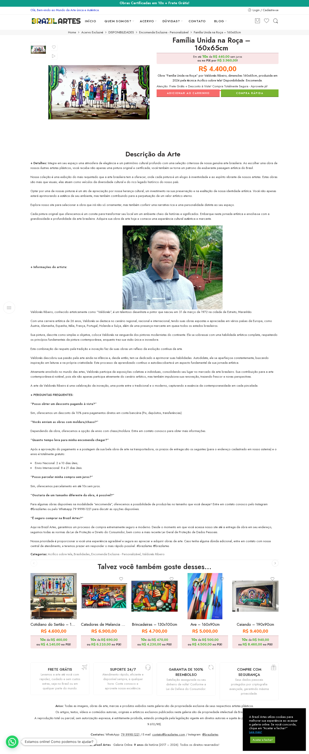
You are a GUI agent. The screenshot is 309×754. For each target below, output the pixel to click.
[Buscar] (276, 21)
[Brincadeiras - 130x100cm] (154, 596)
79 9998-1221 (130, 734)
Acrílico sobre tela (60, 554)
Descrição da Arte (152, 154)
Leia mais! (255, 732)
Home (72, 32)
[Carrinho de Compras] (257, 21)
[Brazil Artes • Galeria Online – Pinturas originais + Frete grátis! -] (56, 21)
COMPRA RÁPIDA (249, 93)
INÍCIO (90, 21)
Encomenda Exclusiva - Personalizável (164, 32)
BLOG (219, 21)
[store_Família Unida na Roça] (38, 49)
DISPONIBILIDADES (121, 32)
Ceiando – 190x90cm (255, 624)
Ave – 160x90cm (205, 624)
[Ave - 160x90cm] (205, 596)
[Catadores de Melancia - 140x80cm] (104, 596)
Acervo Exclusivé (92, 32)
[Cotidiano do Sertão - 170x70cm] (53, 596)
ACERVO (147, 21)
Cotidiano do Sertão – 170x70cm (53, 624)
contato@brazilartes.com (168, 734)
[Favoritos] (53, 47)
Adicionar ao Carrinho (188, 93)
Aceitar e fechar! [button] (263, 740)
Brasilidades (82, 554)
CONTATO (197, 21)
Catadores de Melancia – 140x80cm (104, 624)
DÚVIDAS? (171, 21)
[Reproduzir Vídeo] (53, 56)
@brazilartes (210, 734)
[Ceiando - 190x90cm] (255, 596)
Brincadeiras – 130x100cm (154, 624)
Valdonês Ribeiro (153, 554)
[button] (12, 742)
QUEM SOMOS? (117, 21)
